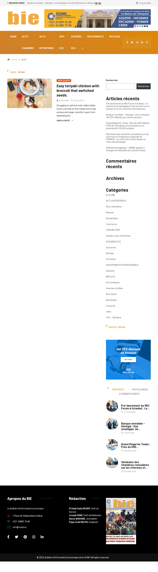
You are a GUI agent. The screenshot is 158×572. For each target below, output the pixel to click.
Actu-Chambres (28, 42)
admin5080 (64, 100)
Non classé (64, 81)
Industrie (110, 271)
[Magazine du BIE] (147, 42)
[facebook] (127, 42)
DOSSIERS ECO (76, 42)
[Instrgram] (137, 42)
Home (13, 36)
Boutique (114, 36)
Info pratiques (113, 282)
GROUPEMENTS (95, 36)
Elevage (110, 253)
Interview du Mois (114, 288)
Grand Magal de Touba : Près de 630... (135, 445)
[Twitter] (132, 42)
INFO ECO (61, 42)
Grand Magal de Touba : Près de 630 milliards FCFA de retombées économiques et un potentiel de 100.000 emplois (128, 126)
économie (111, 247)
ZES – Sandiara (113, 317)
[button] (96, 3)
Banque (110, 212)
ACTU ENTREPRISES (116, 201)
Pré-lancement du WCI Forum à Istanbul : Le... (135, 407)
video (108, 311)
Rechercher (112, 80)
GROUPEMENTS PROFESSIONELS (122, 265)
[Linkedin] (142, 42)
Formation (111, 259)
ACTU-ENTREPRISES (46, 42)
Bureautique (112, 218)
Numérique (111, 300)
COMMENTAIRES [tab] (129, 393)
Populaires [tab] (140, 389)
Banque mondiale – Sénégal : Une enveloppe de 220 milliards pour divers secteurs (64, 3)
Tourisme (110, 306)
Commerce (111, 224)
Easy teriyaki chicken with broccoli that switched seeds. (78, 90)
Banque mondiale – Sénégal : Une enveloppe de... (133, 426)
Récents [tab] (118, 389)
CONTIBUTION (113, 230)
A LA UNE (110, 195)
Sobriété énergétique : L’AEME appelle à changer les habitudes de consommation (126, 149)
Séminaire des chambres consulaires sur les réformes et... (135, 464)
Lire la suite (63, 120)
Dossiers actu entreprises (118, 236)
